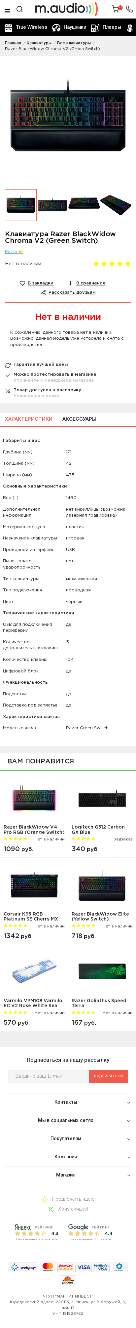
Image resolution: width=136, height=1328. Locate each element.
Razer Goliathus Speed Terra (99, 1003)
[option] (68, 122)
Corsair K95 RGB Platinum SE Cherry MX (31, 916)
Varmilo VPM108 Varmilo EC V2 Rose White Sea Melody (33, 1003)
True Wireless (31, 27)
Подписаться (108, 1076)
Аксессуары (79, 419)
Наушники (75, 27)
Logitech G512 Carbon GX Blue (98, 829)
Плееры (112, 27)
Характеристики (28, 419)
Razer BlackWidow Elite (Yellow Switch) (100, 916)
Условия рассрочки (37, 396)
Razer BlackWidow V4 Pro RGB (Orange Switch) (34, 829)
